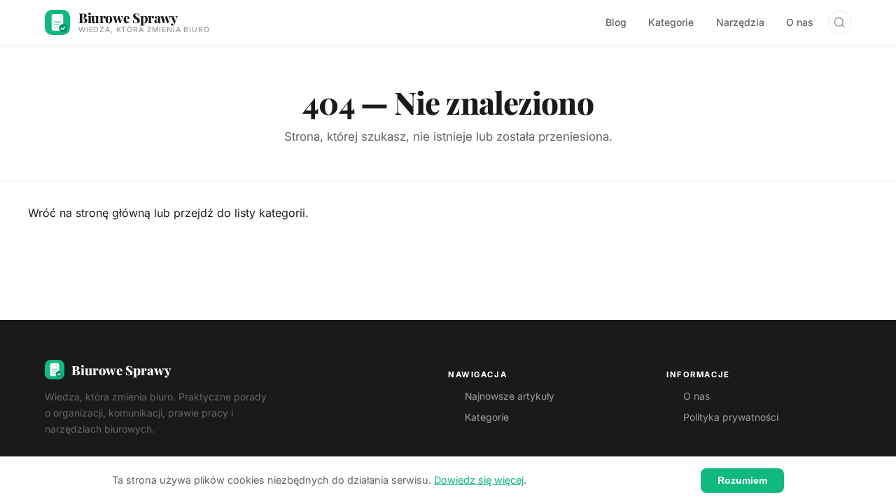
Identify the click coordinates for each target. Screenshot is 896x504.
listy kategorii (269, 213)
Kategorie (671, 22)
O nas (799, 22)
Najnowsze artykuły (509, 396)
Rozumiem (742, 480)
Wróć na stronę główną (89, 213)
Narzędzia (740, 22)
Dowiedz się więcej (479, 480)
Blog (616, 22)
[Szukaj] (839, 22)
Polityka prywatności (730, 417)
